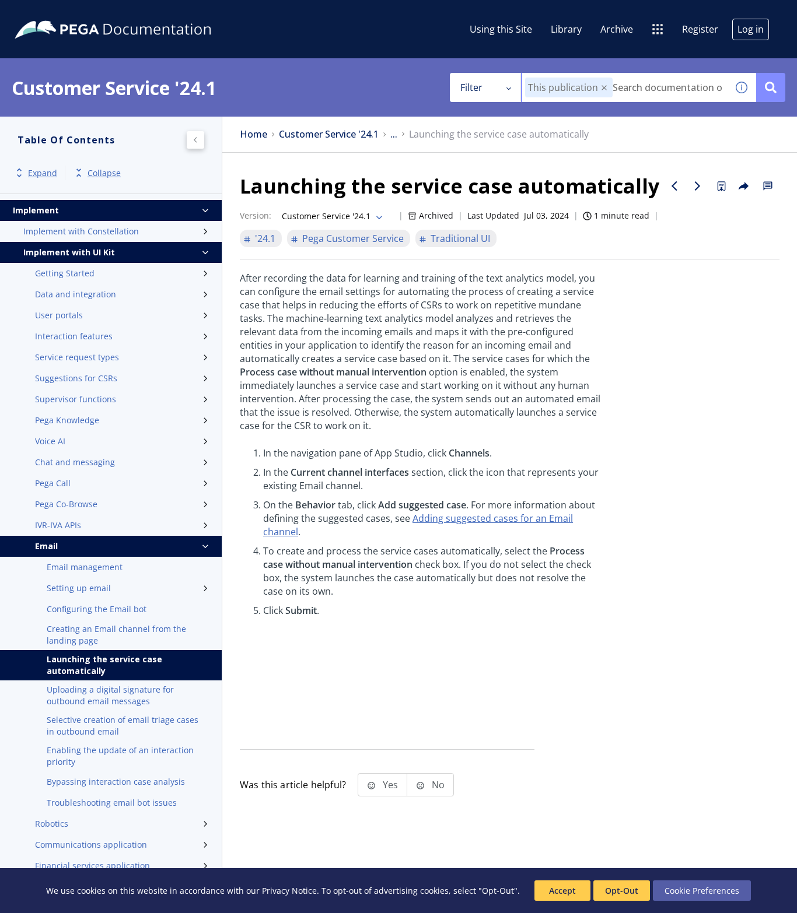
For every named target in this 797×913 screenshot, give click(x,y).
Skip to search (141, 13)
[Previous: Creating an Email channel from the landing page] (674, 186)
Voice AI (50, 441)
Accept (562, 890)
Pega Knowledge (67, 420)
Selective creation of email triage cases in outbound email (122, 725)
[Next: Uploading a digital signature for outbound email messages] (697, 186)
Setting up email (79, 588)
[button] (604, 87)
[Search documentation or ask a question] (770, 87)
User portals (59, 315)
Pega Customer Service (353, 238)
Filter (471, 87)
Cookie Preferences (702, 890)
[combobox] (624, 87)
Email (46, 546)
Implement (36, 210)
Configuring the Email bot (96, 608)
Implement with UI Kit (69, 252)
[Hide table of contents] (195, 140)
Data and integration (75, 294)
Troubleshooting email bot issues (112, 802)
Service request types (77, 357)
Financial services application (92, 865)
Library (566, 29)
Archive (616, 29)
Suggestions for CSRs (76, 378)
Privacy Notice (289, 890)
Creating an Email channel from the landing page (116, 634)
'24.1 (265, 238)
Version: (255, 215)
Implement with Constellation (81, 231)
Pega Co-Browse (66, 504)
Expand (42, 172)
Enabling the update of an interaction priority (120, 756)
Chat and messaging (75, 462)
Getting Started (65, 273)
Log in (750, 29)
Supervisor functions (75, 399)
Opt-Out (621, 890)
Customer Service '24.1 (329, 134)
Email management (85, 567)
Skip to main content (51, 13)
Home (253, 134)
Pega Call (53, 483)
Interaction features (74, 336)
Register (700, 29)
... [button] (393, 134)
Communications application (91, 844)
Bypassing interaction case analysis (116, 781)
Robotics (51, 823)
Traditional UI (460, 238)
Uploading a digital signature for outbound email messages (110, 695)
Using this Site (501, 29)
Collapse (104, 172)
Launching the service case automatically (104, 665)
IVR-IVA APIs (58, 525)
